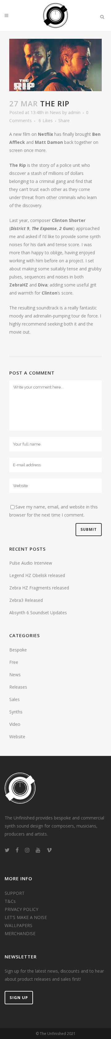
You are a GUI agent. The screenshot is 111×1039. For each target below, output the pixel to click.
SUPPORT (15, 893)
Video (14, 724)
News (55, 112)
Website (17, 736)
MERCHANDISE (20, 933)
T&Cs (10, 901)
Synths (16, 712)
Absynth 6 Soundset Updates (38, 612)
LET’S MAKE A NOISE (26, 917)
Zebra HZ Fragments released (39, 588)
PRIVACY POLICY (21, 909)
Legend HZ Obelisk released (37, 575)
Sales (14, 699)
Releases (18, 687)
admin (74, 112)
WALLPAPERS (18, 925)
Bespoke (18, 650)
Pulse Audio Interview (30, 563)
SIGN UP (19, 997)
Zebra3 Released (26, 600)
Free (13, 662)
